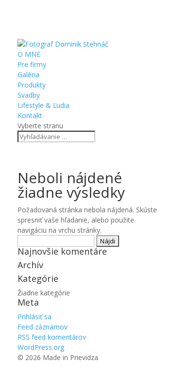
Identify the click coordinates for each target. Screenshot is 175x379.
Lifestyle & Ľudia (44, 105)
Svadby (29, 95)
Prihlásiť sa (35, 316)
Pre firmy (32, 64)
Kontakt (30, 115)
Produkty (32, 84)
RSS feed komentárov (52, 337)
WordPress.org (41, 347)
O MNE (29, 54)
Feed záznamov (43, 326)
